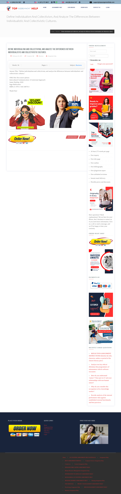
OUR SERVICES (48, 429)
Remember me (95, 60)
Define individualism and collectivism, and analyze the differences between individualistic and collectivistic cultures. (40, 50)
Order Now (46, 430)
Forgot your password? (105, 64)
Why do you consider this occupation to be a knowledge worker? (99, 389)
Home (45, 425)
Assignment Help (48, 427)
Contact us (46, 432)
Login (91, 64)
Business (41, 56)
